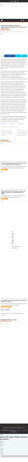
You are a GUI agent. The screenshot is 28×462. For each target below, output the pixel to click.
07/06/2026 (4, 189)
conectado (13, 313)
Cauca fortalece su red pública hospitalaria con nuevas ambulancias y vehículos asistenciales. (21, 133)
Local (10, 126)
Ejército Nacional (16, 126)
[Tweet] (21, 56)
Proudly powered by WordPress (8, 430)
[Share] (10, 56)
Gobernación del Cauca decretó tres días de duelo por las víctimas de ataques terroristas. (7, 133)
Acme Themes (14, 431)
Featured (3, 126)
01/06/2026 (4, 298)
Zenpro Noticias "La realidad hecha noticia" (16, 31)
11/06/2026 (4, 161)
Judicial (6, 126)
